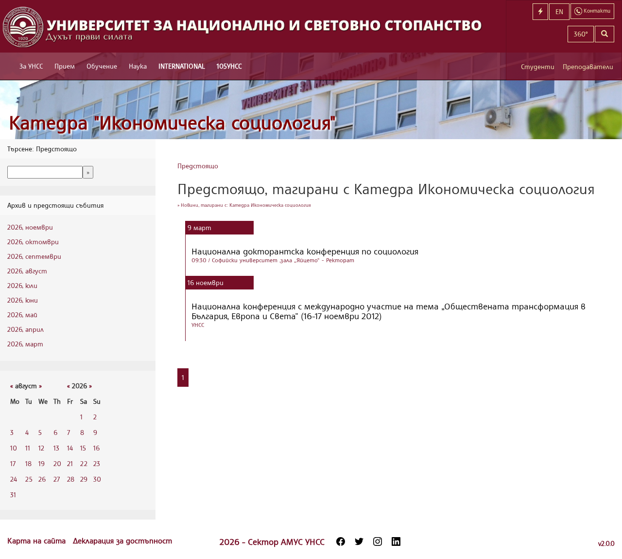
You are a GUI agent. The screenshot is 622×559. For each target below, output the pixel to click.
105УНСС (229, 66)
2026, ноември (30, 227)
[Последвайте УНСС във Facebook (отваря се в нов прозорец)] (340, 541)
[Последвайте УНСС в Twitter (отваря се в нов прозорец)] (359, 541)
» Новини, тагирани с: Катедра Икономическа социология (244, 205)
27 (56, 479)
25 (29, 479)
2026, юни (22, 300)
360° (580, 34)
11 (27, 448)
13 (56, 448)
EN (559, 11)
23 (96, 463)
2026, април (25, 329)
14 (70, 448)
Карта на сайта (37, 540)
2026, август (27, 271)
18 (28, 463)
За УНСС (31, 66)
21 (70, 463)
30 (97, 479)
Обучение (101, 66)
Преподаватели (588, 66)
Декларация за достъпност (122, 540)
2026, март (25, 344)
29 (83, 479)
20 (57, 463)
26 (42, 479)
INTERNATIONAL (181, 66)
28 (70, 479)
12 (41, 448)
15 (83, 448)
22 (83, 463)
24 (13, 479)
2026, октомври (33, 241)
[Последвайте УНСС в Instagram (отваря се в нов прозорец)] (377, 541)
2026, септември (34, 256)
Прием (64, 66)
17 (13, 463)
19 (41, 463)
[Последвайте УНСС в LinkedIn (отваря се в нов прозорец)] (396, 541)
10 (13, 448)
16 (96, 448)
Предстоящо (197, 166)
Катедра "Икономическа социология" (172, 122)
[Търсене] (604, 34)
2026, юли (22, 285)
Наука (138, 66)
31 (13, 494)
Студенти (537, 66)
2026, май (22, 314)
